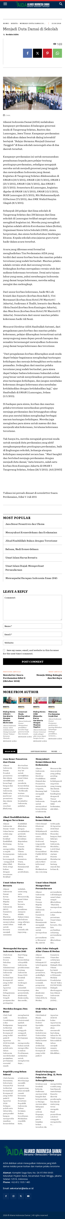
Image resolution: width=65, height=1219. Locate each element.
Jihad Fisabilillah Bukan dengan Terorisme (31, 540)
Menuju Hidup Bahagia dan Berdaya (49, 676)
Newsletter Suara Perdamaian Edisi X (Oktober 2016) (14, 677)
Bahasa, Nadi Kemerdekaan (22, 549)
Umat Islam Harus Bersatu (21, 557)
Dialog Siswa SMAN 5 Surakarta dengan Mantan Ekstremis (9, 717)
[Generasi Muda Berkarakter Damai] (25, 700)
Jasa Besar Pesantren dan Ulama (24, 524)
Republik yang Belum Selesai (14, 1073)
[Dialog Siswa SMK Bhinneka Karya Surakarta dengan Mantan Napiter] (40, 700)
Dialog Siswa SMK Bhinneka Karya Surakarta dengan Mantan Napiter (39, 719)
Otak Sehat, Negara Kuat (46, 1010)
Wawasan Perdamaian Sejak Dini (54, 713)
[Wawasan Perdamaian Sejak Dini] (55, 700)
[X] (37, 53)
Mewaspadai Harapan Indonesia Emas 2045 (31, 578)
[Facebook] (27, 53)
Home (6, 23)
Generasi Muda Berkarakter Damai (24, 714)
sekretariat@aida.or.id (21, 1188)
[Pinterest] (47, 53)
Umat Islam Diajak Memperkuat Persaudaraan (46, 885)
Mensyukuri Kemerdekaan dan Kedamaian (31, 532)
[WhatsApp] (57, 53)
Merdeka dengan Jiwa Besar (15, 1010)
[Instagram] (13, 1196)
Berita (14, 23)
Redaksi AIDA (12, 34)
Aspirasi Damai (39, 751)
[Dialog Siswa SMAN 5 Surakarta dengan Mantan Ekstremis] (10, 700)
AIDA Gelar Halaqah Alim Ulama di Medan (48, 950)
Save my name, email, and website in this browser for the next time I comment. (31, 652)
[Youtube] (28, 1196)
